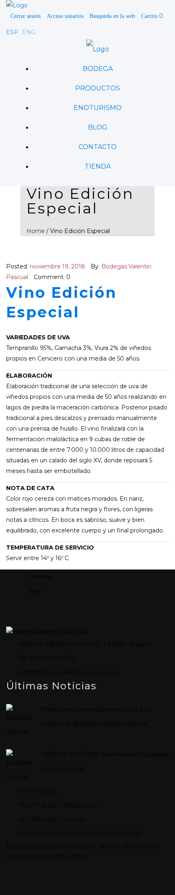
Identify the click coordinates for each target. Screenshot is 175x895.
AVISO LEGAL (38, 791)
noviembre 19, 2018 (57, 266)
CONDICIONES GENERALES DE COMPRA (80, 834)
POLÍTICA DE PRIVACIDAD (58, 805)
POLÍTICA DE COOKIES (52, 819)
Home (35, 231)
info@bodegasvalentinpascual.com (68, 672)
